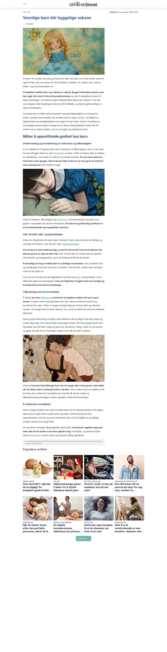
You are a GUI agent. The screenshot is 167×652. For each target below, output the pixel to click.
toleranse (62, 219)
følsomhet (34, 435)
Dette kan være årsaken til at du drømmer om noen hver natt (98, 528)
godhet (81, 117)
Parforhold (28, 522)
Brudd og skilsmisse (62, 522)
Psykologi (26, 12)
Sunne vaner (28, 481)
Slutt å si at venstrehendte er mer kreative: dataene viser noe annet (128, 528)
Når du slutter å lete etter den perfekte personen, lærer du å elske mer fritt (35, 528)
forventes (59, 153)
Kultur (57, 481)
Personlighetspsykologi (126, 481)
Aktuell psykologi (92, 481)
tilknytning (46, 297)
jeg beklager (72, 244)
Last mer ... (83, 538)
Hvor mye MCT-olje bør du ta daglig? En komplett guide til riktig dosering (37, 487)
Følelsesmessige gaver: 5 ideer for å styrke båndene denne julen (68, 487)
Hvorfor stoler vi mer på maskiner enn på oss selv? (98, 487)
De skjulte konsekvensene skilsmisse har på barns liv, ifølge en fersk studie (68, 528)
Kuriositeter (120, 522)
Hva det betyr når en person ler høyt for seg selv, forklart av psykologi (128, 487)
